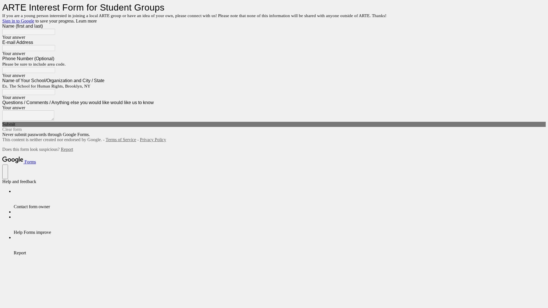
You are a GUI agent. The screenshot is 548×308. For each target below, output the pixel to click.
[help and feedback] (5, 172)
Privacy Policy (153, 139)
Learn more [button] (86, 21)
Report (67, 149)
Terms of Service (121, 139)
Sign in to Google (18, 21)
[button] (274, 124)
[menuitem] (280, 199)
